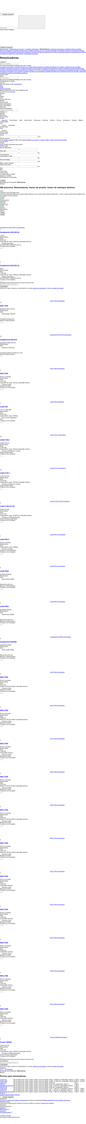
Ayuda (11, 1094)
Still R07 (2, 1084)
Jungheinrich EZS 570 (8, 339)
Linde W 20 (3, 1088)
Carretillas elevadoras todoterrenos (41, 52)
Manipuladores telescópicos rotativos (19, 52)
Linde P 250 (3, 1081)
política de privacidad (39, 288)
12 (5, 1069)
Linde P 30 (3, 1090)
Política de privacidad (21, 1100)
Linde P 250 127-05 (7, 506)
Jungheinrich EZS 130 (6, 1085)
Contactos (17, 1094)
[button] (43, 38)
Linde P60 (4, 407)
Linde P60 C (4, 539)
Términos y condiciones (7, 1100)
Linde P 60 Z (5, 440)
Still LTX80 (4, 373)
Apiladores (9, 50)
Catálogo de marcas (64, 1100)
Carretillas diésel (70, 49)
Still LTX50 (4, 306)
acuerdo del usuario (57, 288)
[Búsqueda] (31, 22)
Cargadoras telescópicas (56, 49)
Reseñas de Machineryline (50, 1100)
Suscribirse (4, 286)
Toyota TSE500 (6, 1042)
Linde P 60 (3, 1079)
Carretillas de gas (39, 50)
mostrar (3, 180)
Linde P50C (4, 571)
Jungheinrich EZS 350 (6, 1091)
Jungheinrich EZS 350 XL (10, 232)
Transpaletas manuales (31, 53)
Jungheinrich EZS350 (8, 642)
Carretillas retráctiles (50, 50)
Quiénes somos (4, 1094)
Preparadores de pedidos (78, 52)
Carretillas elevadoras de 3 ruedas (23, 50)
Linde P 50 (3, 1082)
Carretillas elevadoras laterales (61, 52)
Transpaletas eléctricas (64, 50)
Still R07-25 (3, 1087)
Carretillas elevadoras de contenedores (11, 53)
